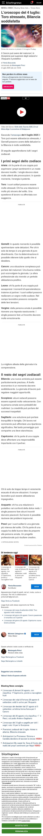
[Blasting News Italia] (13, 2)
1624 (19, 763)
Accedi (38, 2)
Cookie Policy (25, 821)
